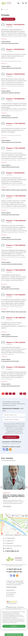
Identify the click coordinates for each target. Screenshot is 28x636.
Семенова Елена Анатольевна (10, 361)
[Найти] (23, 3)
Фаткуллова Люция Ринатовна (10, 288)
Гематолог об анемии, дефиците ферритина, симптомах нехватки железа (13, 496)
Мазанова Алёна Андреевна (9, 117)
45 (21, 393)
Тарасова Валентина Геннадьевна (11, 68)
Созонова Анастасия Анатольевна (11, 239)
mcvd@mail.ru (8, 548)
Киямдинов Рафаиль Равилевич (10, 92)
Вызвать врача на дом (14, 634)
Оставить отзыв (8, 19)
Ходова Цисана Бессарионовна (10, 386)
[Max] (3, 449)
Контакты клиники (11, 587)
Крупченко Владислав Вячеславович (12, 264)
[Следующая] (24, 394)
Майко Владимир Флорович (9, 336)
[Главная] (1, 9)
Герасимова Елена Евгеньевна (10, 214)
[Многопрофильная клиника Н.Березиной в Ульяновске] (6, 3)
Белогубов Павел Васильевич (10, 43)
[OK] (10, 449)
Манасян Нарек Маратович (19, 190)
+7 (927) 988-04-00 (12, 551)
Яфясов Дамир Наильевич (18, 311)
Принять (14, 626)
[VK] (7, 449)
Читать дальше (7, 506)
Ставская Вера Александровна (10, 167)
